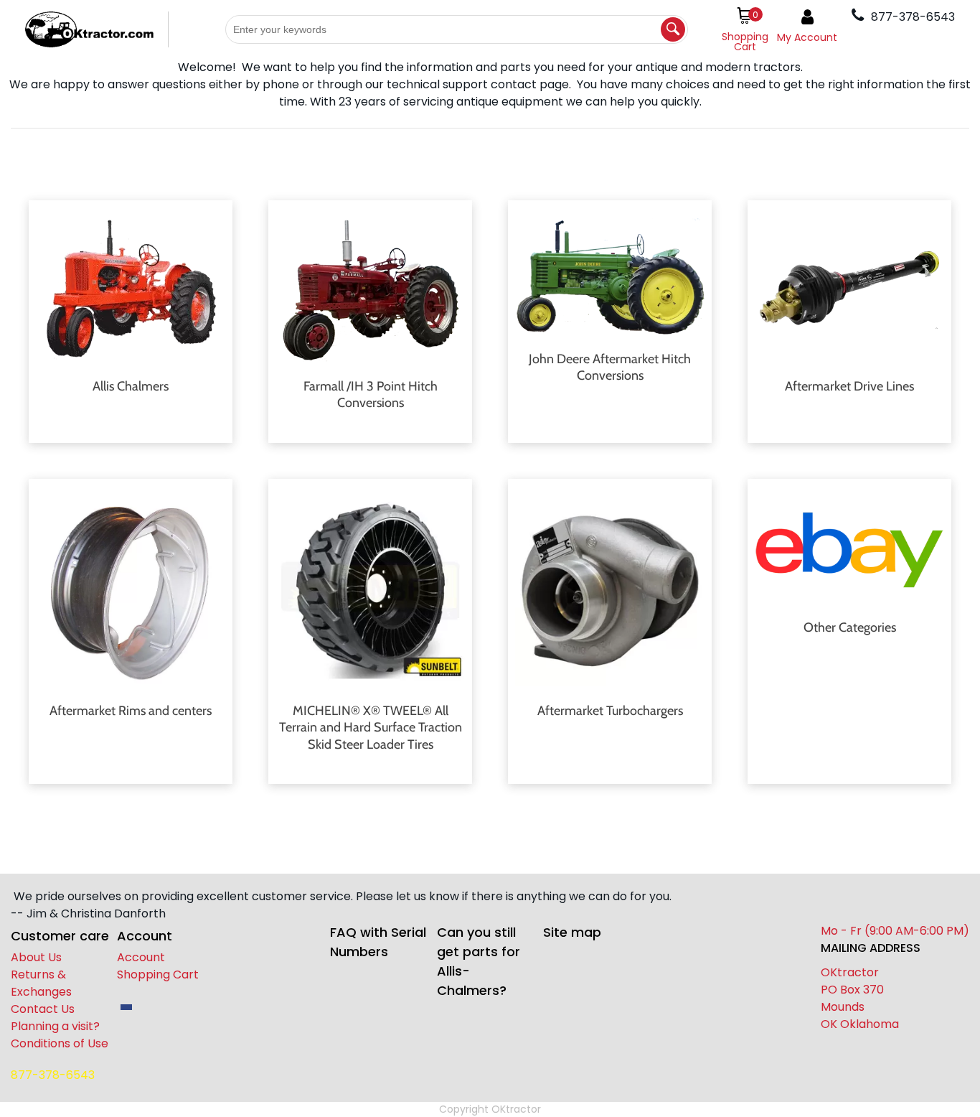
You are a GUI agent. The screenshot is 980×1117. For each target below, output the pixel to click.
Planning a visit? (55, 1026)
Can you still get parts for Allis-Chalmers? (478, 961)
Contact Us (43, 1009)
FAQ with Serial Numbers (378, 942)
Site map (572, 932)
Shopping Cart (158, 974)
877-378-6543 (53, 1075)
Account (141, 957)
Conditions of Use (59, 1043)
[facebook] (126, 1007)
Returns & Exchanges (41, 983)
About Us (36, 957)
